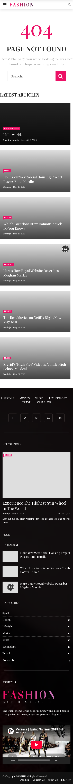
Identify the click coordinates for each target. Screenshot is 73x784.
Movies (7, 311)
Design (7, 217)
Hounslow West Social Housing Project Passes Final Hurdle (45, 554)
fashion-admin (11, 140)
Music (7, 358)
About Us (53, 779)
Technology (58, 398)
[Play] (7, 760)
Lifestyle (8, 264)
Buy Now (65, 779)
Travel (27, 402)
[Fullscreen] (66, 760)
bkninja (7, 187)
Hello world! (11, 545)
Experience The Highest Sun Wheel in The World (34, 505)
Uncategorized (11, 128)
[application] (36, 744)
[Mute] (60, 760)
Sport (7, 171)
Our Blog (44, 402)
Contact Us (39, 779)
